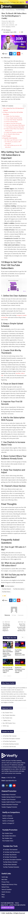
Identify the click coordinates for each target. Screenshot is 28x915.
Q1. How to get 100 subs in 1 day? (13, 140)
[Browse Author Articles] (14, 610)
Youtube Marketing (20, 647)
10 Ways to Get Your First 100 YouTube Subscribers (13, 113)
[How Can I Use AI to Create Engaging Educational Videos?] (8, 662)
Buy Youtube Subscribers (9, 715)
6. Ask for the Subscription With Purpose (15, 125)
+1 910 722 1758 (10, 777)
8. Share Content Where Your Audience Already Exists (14, 129)
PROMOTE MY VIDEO (8, 907)
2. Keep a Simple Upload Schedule (13, 118)
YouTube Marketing (10, 9)
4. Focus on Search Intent (11, 121)
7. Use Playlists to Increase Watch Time (14, 127)
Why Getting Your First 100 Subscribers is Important (13, 109)
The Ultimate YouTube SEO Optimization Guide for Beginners (6, 627)
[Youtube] (14, 785)
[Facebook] (3, 785)
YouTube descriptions (18, 589)
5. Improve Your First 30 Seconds (13, 123)
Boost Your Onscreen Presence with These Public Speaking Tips (21, 627)
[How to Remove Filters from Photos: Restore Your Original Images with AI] (8, 644)
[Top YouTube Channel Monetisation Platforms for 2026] (20, 644)
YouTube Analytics (9, 586)
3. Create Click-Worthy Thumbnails (13, 119)
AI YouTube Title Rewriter (9, 746)
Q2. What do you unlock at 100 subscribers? (12, 142)
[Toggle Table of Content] (23, 106)
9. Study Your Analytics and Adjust (13, 132)
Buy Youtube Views (8, 712)
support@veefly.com (10, 780)
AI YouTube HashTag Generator (11, 744)
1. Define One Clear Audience (12, 116)
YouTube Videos (6, 591)
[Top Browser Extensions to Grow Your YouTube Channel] (20, 662)
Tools (4, 647)
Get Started (24, 2)
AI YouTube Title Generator (9, 736)
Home (3, 9)
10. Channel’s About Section (13, 134)
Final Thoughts (7, 136)
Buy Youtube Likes (7, 718)
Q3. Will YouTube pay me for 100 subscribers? (13, 146)
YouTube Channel (6, 589)
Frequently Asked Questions (10, 138)
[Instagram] (6, 785)
